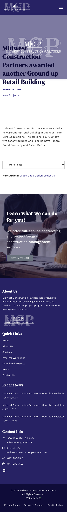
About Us (7, 346)
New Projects (10, 95)
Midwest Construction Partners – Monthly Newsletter (33, 393)
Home (5, 340)
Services (7, 352)
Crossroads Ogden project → (37, 175)
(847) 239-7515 (15, 458)
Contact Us (8, 375)
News (5, 369)
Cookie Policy (55, 505)
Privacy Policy (12, 505)
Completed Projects (13, 363)
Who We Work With (13, 358)
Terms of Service (33, 505)
